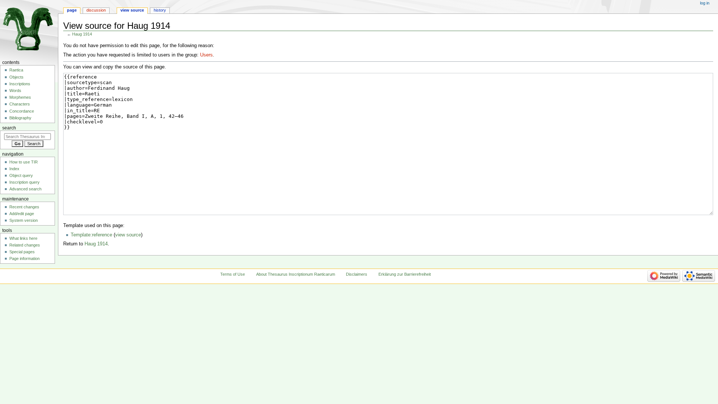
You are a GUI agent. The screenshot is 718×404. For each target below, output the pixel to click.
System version (23, 220)
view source (128, 235)
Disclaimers (356, 274)
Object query (21, 175)
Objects (16, 77)
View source (132, 10)
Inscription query (24, 182)
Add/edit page (21, 213)
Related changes (24, 245)
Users (206, 55)
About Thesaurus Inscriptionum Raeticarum (295, 274)
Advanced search (25, 189)
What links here (23, 238)
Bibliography (20, 118)
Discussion (96, 10)
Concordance (21, 111)
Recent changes (24, 207)
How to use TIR (23, 162)
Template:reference (91, 235)
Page (72, 10)
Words (15, 90)
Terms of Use (232, 274)
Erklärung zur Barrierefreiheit (404, 274)
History (160, 10)
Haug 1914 (82, 34)
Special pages (22, 252)
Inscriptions (19, 84)
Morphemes (20, 97)
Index (14, 168)
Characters (19, 104)
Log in (704, 3)
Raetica (16, 70)
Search (9, 128)
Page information (24, 258)
